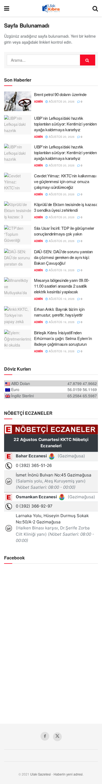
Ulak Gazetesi (40, 774)
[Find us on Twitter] (57, 736)
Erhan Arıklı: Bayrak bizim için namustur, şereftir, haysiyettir (59, 312)
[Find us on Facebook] (45, 736)
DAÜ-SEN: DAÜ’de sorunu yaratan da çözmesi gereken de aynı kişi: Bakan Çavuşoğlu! (63, 257)
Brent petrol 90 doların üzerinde (60, 94)
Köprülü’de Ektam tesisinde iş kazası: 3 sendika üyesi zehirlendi (65, 207)
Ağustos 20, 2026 (61, 101)
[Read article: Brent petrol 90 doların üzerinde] (17, 101)
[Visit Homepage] (51, 8)
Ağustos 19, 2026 (61, 270)
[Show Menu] (6, 8)
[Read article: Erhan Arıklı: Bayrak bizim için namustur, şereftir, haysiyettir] (17, 316)
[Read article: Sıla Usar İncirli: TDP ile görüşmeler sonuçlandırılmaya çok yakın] (17, 235)
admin (38, 101)
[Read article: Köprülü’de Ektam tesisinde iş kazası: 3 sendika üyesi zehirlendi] (17, 211)
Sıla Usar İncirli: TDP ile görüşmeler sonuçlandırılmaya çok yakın (64, 231)
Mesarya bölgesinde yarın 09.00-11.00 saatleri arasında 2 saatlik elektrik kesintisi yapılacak (61, 285)
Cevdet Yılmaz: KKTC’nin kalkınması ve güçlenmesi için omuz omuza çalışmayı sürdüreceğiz (65, 181)
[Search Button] (95, 8)
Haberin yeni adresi (68, 774)
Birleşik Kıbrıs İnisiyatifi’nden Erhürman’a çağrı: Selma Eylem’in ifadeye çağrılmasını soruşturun (63, 338)
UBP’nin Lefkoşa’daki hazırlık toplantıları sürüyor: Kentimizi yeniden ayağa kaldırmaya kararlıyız (65, 123)
